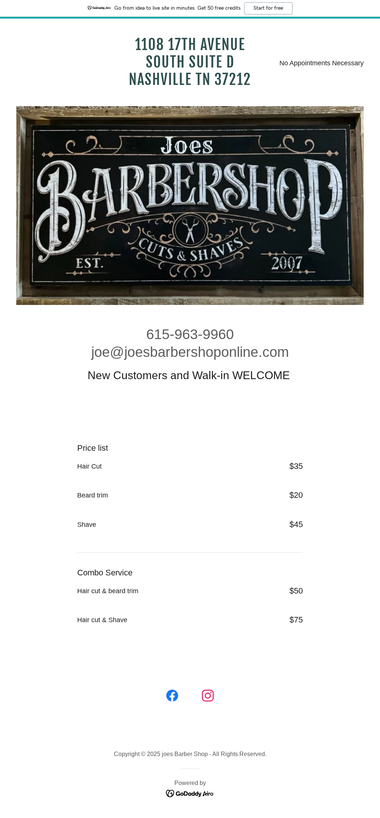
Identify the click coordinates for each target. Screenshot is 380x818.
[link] (190, 83)
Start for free (268, 8)
